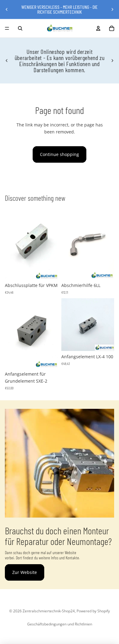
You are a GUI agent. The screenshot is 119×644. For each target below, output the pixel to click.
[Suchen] (20, 28)
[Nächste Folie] (112, 9)
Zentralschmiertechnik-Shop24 (49, 611)
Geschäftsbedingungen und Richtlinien (59, 624)
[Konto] (98, 28)
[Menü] (7, 28)
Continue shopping (59, 154)
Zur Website (24, 572)
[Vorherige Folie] (6, 9)
